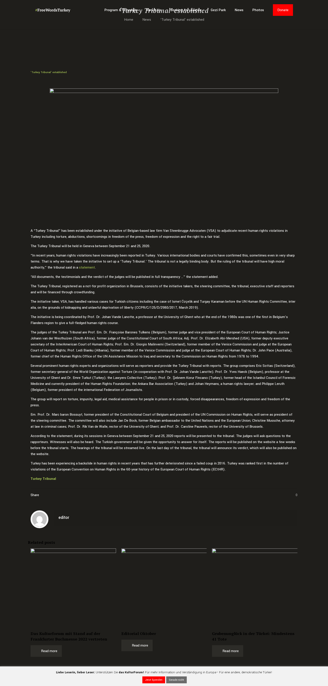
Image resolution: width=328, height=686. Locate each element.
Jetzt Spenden (153, 680)
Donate (283, 10)
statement (87, 267)
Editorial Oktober (138, 633)
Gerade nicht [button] (176, 680)
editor (63, 517)
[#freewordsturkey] (53, 10)
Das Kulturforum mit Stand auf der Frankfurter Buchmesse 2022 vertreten (69, 636)
